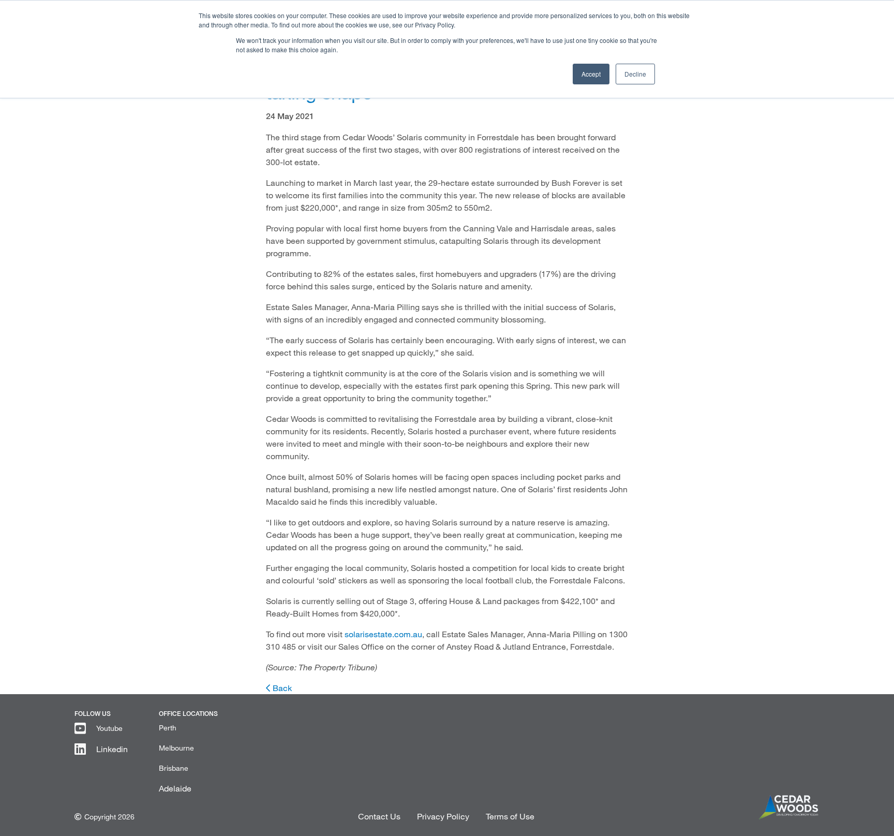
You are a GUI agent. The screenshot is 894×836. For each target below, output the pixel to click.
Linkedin (112, 749)
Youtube (109, 728)
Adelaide (175, 788)
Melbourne (176, 747)
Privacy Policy (443, 816)
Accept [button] (591, 73)
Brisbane (173, 768)
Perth (167, 727)
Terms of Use (510, 816)
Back (282, 688)
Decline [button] (635, 73)
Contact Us (379, 816)
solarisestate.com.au (383, 634)
